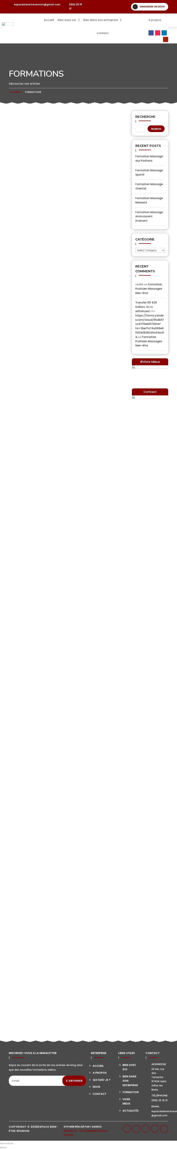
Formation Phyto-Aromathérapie (61, 883)
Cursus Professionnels (83, 1009)
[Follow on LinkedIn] (164, 32)
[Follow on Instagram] (157, 32)
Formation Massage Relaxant (57, 532)
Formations (133, 20)
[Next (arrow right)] (4, 1147)
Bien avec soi (67, 20)
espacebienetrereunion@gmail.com (37, 4)
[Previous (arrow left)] (1, 1147)
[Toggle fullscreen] (8, 1143)
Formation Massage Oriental (55, 419)
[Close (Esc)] (1, 1143)
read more (22, 211)
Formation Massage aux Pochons (62, 193)
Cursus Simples (78, 200)
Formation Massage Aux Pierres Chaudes (60, 767)
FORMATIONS (33, 92)
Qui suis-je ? (101, 1080)
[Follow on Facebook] (151, 32)
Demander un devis (152, 6)
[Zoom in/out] (11, 1143)
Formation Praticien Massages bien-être (66, 999)
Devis (96, 1087)
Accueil (49, 20)
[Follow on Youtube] (165, 39)
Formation (131, 1092)
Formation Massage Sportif (54, 306)
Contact (103, 33)
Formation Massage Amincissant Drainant (61, 648)
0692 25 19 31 (75, 6)
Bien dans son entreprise (100, 20)
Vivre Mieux (126, 1101)
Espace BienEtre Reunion (36, 200)
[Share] (4, 1143)
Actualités (131, 1110)
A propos (154, 20)
